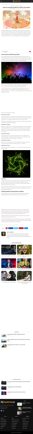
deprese (25, 194)
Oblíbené (27, 416)
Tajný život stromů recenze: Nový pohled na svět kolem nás (27, 408)
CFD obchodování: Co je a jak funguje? (14, 386)
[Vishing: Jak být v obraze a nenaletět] (19, 413)
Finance (16, 416)
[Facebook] (1, 410)
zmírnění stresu (22, 215)
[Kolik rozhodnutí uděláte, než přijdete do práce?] (3, 335)
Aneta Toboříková (12, 8)
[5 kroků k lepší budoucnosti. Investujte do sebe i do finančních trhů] (3, 340)
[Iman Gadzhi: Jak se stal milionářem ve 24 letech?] (8, 263)
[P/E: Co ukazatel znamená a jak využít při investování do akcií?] (8, 250)
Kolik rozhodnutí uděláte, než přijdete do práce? (16, 334)
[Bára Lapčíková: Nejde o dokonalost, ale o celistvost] (24, 250)
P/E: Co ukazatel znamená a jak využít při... (8, 255)
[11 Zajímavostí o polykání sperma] (19, 404)
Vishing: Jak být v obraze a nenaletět (27, 412)
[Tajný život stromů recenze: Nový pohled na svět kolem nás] (19, 408)
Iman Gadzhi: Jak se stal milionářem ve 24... (8, 269)
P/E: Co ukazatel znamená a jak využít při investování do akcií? (18, 381)
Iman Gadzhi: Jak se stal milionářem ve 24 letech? (16, 392)
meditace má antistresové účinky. (13, 212)
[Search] (31, 1)
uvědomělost (29, 90)
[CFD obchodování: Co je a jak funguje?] (3, 388)
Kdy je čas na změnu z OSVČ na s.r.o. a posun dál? (16, 344)
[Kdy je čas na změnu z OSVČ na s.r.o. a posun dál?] (3, 346)
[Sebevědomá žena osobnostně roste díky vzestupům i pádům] (24, 276)
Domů (2, 4)
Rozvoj (5, 416)
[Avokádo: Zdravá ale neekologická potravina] (24, 263)
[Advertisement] (16, 43)
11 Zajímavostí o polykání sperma (26, 403)
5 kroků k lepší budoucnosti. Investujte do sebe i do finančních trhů (18, 340)
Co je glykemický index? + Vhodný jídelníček (9, 282)
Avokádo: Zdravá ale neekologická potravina (24, 269)
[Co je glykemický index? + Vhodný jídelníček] (8, 276)
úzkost (22, 194)
